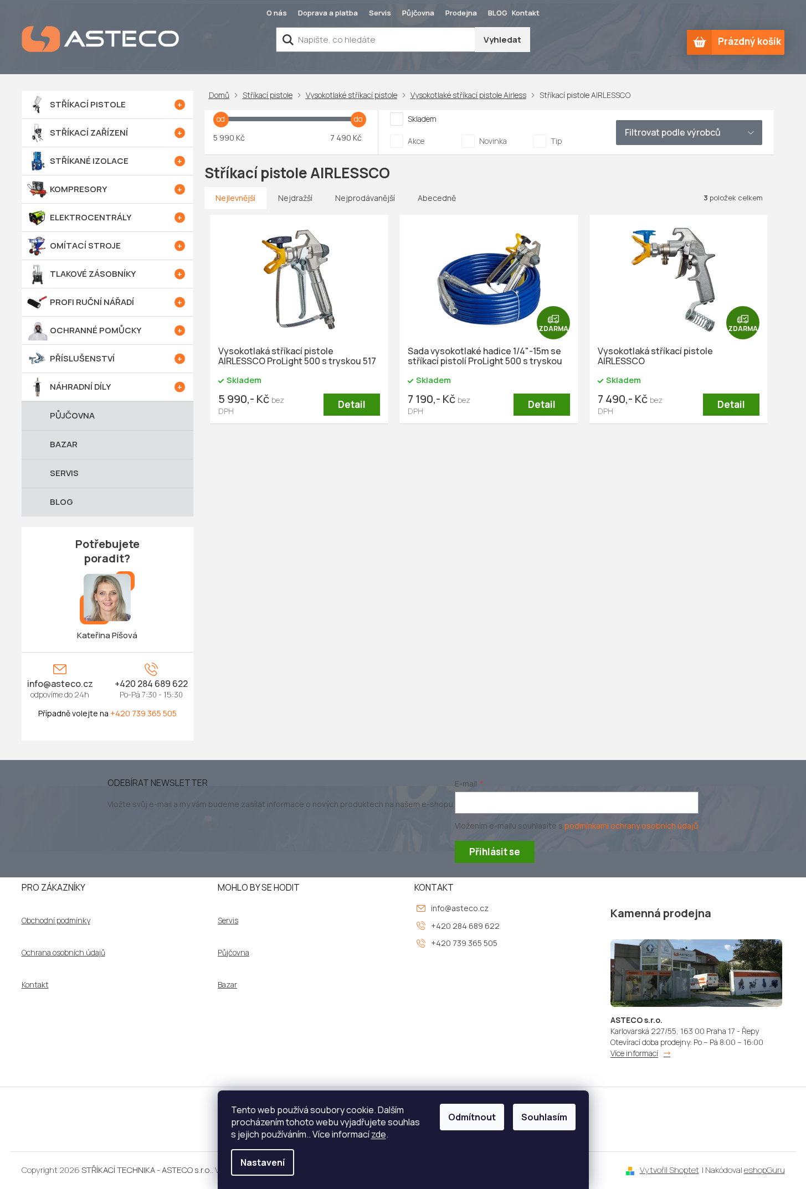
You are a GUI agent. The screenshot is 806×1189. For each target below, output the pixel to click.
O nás (276, 13)
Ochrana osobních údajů (63, 953)
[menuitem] (107, 104)
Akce (416, 141)
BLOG (497, 13)
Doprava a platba (328, 13)
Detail (352, 404)
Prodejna (461, 13)
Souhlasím (544, 1117)
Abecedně (437, 198)
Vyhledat (502, 39)
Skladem (422, 118)
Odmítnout (472, 1117)
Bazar (227, 985)
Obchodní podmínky (56, 920)
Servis (380, 13)
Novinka (493, 141)
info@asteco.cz (60, 684)
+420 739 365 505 (143, 713)
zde (378, 1134)
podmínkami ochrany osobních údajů (631, 825)
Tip (556, 141)
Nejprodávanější (365, 198)
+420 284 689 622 (151, 684)
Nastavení (262, 1162)
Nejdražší (295, 198)
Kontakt (526, 13)
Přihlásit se (494, 851)
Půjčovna (418, 13)
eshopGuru (764, 1170)
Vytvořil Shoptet (669, 1170)
